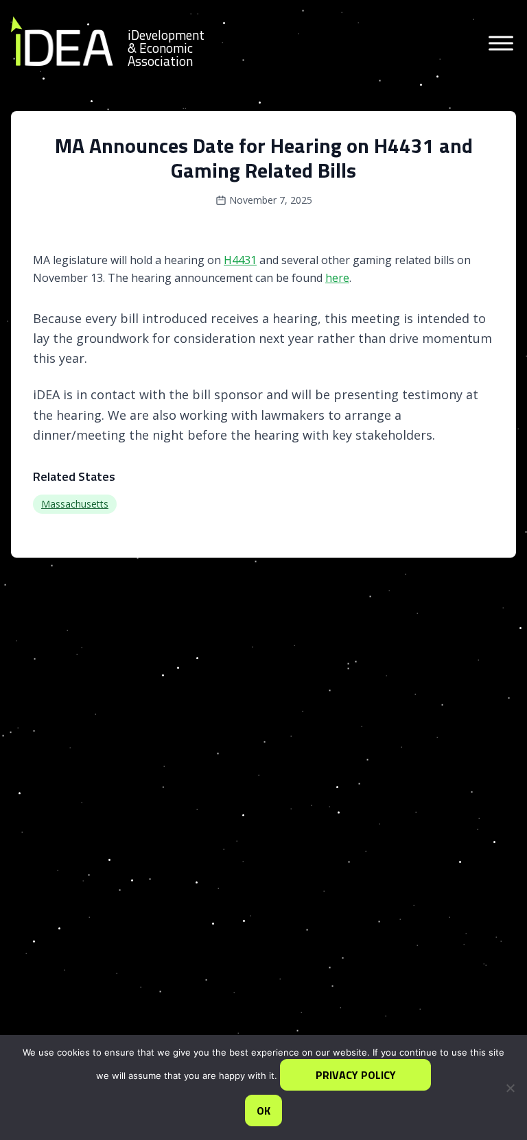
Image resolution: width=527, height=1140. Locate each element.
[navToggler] (499, 45)
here (337, 277)
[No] (510, 1088)
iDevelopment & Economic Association (166, 47)
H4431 (240, 260)
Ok (263, 1110)
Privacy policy (356, 1075)
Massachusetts (74, 503)
